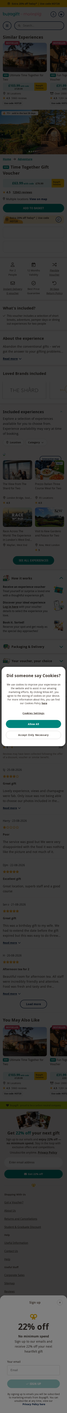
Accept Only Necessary (33, 735)
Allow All (33, 724)
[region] (33, 706)
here (44, 703)
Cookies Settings (33, 713)
